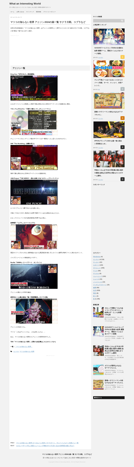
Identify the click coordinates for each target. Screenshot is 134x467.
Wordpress (96, 256)
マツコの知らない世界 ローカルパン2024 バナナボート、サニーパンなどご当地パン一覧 (47, 443)
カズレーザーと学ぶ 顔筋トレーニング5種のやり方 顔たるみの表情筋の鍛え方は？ (45, 446)
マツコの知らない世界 (27, 351)
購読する (98, 397)
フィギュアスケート (99, 285)
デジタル (96, 273)
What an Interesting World (25, 3)
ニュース (96, 279)
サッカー (96, 262)
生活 (94, 290)
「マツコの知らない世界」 (23, 346)
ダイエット (96, 268)
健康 (94, 287)
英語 (94, 293)
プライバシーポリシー (49, 12)
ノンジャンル (97, 282)
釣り (94, 296)
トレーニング (97, 276)
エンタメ (16, 351)
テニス (95, 271)
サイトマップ (30, 12)
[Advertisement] (50, 50)
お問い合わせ (20, 12)
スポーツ (96, 265)
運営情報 (38, 12)
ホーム (12, 12)
